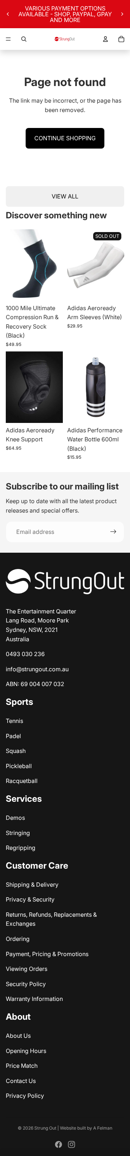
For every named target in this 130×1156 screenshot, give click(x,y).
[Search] (24, 39)
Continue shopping (65, 138)
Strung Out (45, 1128)
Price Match (22, 1065)
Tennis (14, 720)
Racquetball (22, 780)
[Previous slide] (8, 14)
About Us (18, 1035)
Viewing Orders (26, 968)
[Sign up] (113, 532)
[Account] (105, 39)
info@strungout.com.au (37, 669)
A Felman (102, 1128)
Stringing (18, 832)
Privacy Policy (25, 1095)
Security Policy (26, 984)
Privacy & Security (30, 899)
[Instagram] (71, 1144)
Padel (13, 736)
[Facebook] (58, 1144)
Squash (16, 750)
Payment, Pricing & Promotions (47, 954)
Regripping (20, 847)
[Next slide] (122, 14)
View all (65, 196)
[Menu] (8, 39)
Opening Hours (26, 1050)
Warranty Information (34, 998)
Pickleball (19, 766)
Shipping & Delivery (32, 884)
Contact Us (21, 1080)
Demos (15, 817)
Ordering (18, 938)
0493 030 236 (25, 654)
